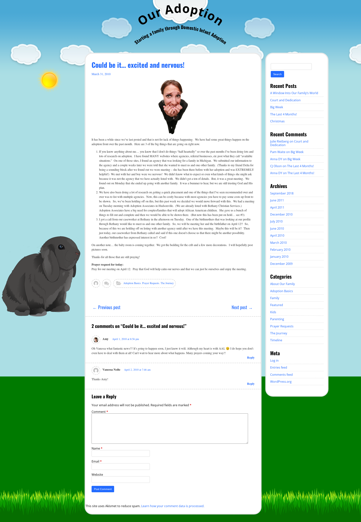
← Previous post (106, 307)
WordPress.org (281, 381)
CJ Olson (276, 166)
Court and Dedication (285, 100)
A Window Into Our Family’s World (294, 93)
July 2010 (276, 221)
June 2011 (277, 200)
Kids (273, 312)
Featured (276, 305)
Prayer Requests (150, 283)
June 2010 (277, 228)
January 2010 (279, 257)
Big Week (276, 107)
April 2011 (277, 207)
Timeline (276, 340)
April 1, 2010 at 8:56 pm (125, 339)
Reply (251, 357)
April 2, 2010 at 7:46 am (137, 369)
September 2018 (282, 193)
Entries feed (278, 367)
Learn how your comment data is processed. (172, 506)
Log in (274, 360)
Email (97, 461)
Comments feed (281, 375)
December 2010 (281, 214)
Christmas (277, 121)
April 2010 (277, 235)
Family (274, 298)
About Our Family (282, 284)
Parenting (277, 319)
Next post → (242, 307)
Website (97, 474)
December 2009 (281, 264)
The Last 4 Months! (283, 114)
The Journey (167, 283)
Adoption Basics (132, 283)
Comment (100, 411)
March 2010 (278, 243)
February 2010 (280, 250)
